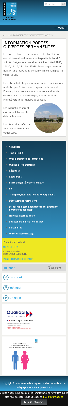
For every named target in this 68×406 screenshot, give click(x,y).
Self (11, 188)
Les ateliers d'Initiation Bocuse (26, 221)
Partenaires (15, 227)
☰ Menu (60, 28)
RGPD (49, 387)
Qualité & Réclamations (22, 164)
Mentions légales (36, 387)
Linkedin (15, 298)
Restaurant (15, 176)
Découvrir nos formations (23, 200)
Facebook (16, 277)
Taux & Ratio (16, 152)
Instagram (16, 287)
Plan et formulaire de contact (18, 258)
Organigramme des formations (26, 158)
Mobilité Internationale (22, 215)
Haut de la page (31, 383)
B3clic (56, 383)
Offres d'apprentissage (21, 233)
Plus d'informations (53, 396)
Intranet (9, 268)
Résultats (14, 170)
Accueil (6, 35)
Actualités (14, 146)
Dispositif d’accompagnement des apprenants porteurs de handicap (34, 208)
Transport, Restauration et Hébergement (32, 194)
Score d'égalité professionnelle (26, 182)
